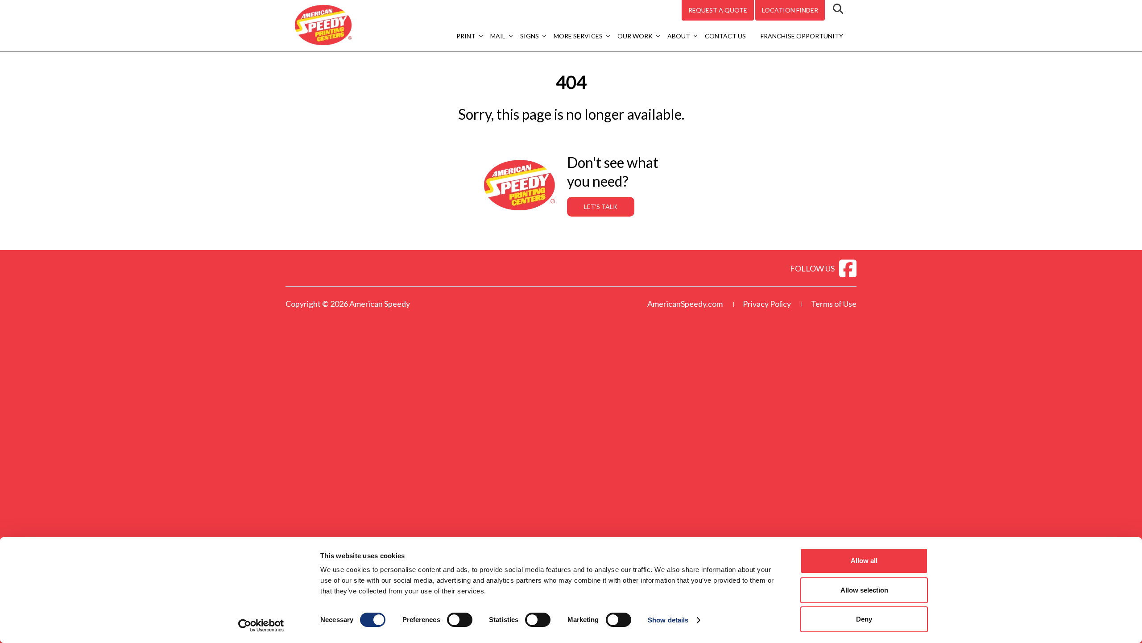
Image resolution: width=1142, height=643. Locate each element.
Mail (497, 36)
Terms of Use (833, 304)
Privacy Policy (767, 304)
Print (466, 36)
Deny (864, 619)
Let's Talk (600, 206)
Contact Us (725, 36)
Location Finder (790, 10)
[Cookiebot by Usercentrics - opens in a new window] (261, 625)
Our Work (635, 36)
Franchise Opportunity (802, 36)
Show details (668, 620)
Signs (529, 36)
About (678, 36)
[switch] (459, 620)
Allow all (864, 560)
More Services (578, 36)
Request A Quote (717, 10)
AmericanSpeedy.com (685, 304)
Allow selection (864, 590)
